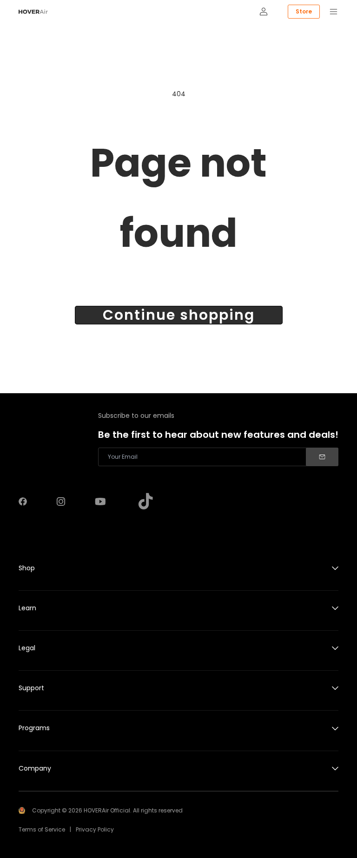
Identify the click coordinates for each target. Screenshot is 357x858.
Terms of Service (42, 829)
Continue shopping (179, 315)
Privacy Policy (95, 829)
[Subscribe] (322, 457)
